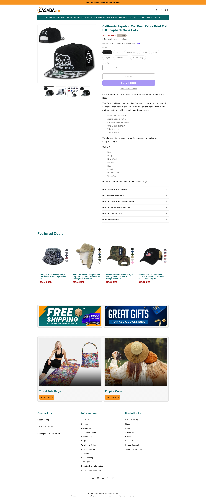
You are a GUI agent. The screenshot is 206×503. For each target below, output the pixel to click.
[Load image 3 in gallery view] (72, 91)
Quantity (105, 63)
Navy (119, 52)
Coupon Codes (131, 441)
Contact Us (86, 428)
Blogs (127, 424)
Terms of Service (88, 462)
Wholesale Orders (88, 445)
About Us (85, 420)
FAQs (83, 441)
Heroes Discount (132, 445)
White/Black (122, 58)
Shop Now (45, 397)
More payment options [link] (129, 89)
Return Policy (87, 437)
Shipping (105, 39)
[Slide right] (93, 91)
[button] (49, 17)
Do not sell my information (92, 466)
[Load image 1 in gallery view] (48, 91)
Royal (108, 58)
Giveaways (129, 432)
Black (108, 52)
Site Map (85, 453)
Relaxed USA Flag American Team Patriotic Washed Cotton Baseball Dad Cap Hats (151, 277)
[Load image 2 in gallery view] (60, 91)
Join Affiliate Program (134, 449)
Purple (146, 52)
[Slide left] (40, 91)
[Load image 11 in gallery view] (85, 91)
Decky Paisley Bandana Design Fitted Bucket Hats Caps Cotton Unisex (53, 277)
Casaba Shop (98, 493)
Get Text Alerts (131, 420)
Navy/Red (132, 52)
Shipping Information (90, 432)
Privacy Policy (87, 458)
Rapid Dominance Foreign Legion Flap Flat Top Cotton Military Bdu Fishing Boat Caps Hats (86, 277)
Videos (128, 437)
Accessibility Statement (91, 470)
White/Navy (139, 58)
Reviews (84, 424)
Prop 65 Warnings (88, 449)
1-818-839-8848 (45, 426)
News (127, 428)
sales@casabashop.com (48, 433)
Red (156, 52)
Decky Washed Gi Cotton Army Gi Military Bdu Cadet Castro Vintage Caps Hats (119, 277)
